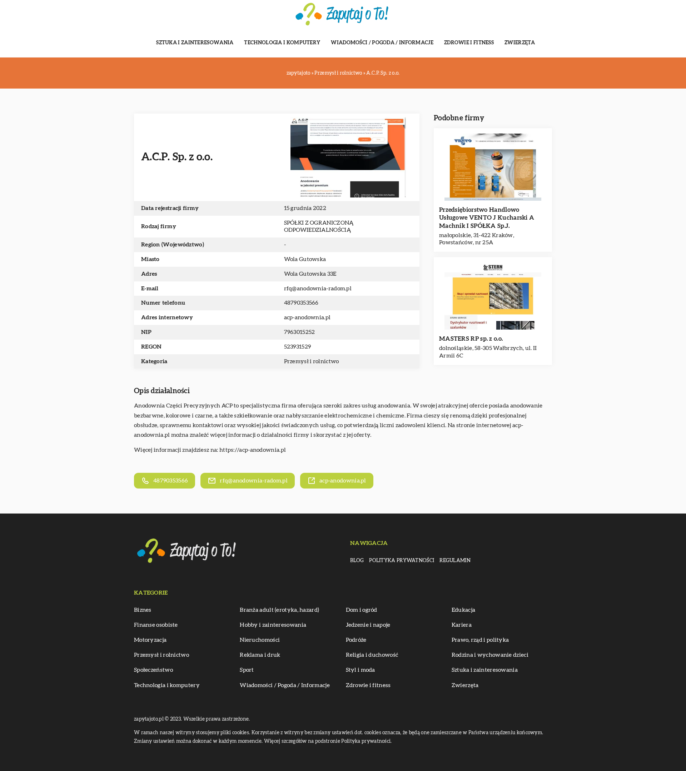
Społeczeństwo (153, 670)
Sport (247, 670)
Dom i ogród (361, 610)
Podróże (356, 640)
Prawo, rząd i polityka (480, 640)
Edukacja (463, 610)
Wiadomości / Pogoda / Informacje (382, 42)
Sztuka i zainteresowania (194, 42)
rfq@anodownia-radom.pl (318, 288)
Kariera (462, 625)
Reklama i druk (260, 655)
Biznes (142, 610)
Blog (357, 560)
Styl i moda (360, 670)
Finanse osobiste (156, 625)
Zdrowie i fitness (469, 42)
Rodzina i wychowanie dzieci (490, 655)
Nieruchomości (260, 640)
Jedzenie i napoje (368, 625)
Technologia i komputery (282, 42)
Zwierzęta (519, 42)
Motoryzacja (150, 640)
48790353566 (301, 303)
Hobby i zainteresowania (273, 625)
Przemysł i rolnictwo (311, 361)
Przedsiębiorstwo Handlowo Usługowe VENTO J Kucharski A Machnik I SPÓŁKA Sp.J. (486, 218)
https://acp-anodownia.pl (252, 450)
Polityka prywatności (401, 560)
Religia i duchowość (372, 655)
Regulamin (455, 560)
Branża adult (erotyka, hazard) (279, 610)
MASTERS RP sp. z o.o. (471, 339)
